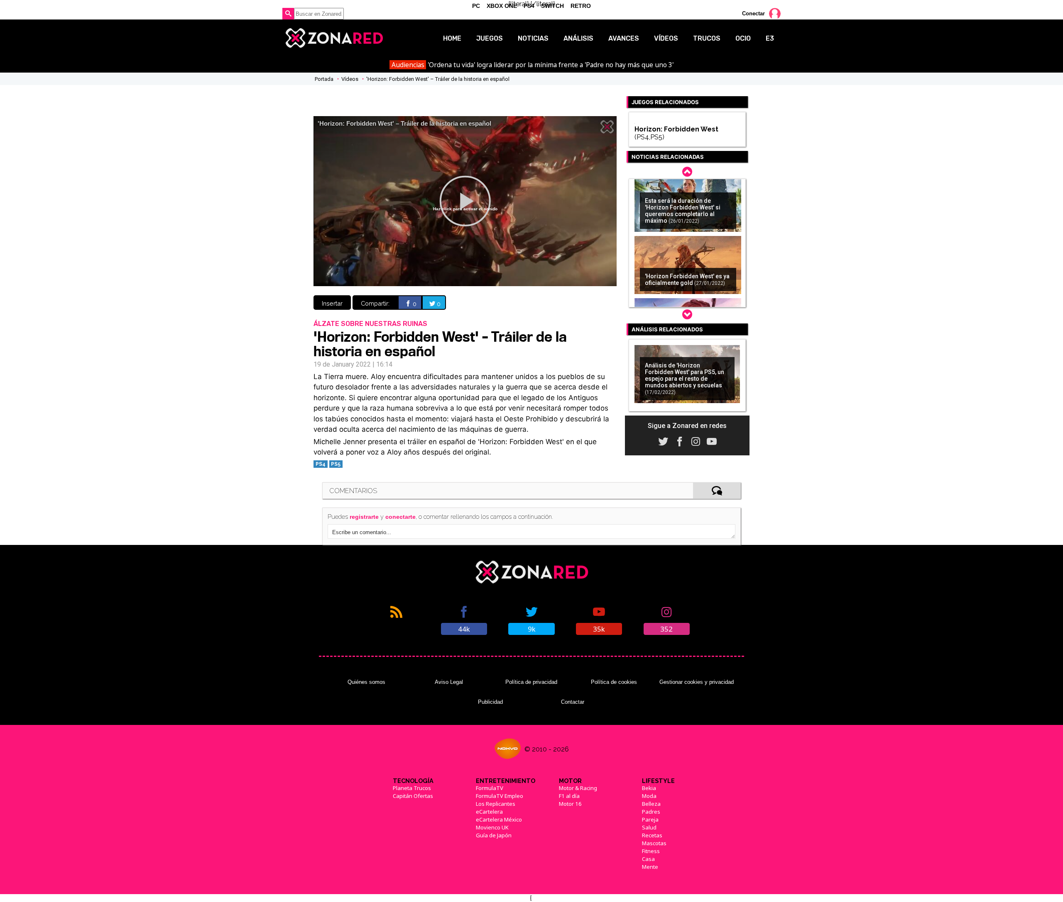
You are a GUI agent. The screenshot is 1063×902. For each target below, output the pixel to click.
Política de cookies (614, 682)
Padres (651, 811)
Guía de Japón (494, 835)
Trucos (706, 38)
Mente (650, 866)
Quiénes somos (366, 682)
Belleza (651, 803)
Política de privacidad (531, 682)
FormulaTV (489, 788)
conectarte (400, 516)
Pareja (650, 819)
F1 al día (569, 796)
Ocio (743, 38)
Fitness (651, 851)
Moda (649, 796)
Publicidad (490, 702)
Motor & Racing (578, 788)
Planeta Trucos (412, 788)
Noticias (533, 38)
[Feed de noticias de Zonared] (396, 619)
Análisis (578, 38)
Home (452, 38)
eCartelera (489, 811)
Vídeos (666, 38)
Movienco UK (492, 827)
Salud (649, 827)
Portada (324, 79)
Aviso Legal (449, 682)
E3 (770, 38)
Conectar (753, 13)
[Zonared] (333, 38)
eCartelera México (499, 819)
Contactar (572, 702)
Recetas (652, 835)
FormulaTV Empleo (499, 796)
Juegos (489, 38)
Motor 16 (570, 803)
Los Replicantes (495, 803)
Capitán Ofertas (413, 796)
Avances (623, 38)
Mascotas (654, 843)
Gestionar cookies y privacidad (696, 682)
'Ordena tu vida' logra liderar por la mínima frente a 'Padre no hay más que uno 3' (533, 64)
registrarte (364, 516)
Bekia (649, 788)
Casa (648, 859)
